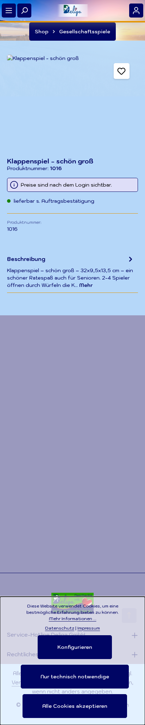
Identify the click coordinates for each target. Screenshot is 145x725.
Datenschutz (59, 628)
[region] (72, 102)
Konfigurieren (74, 647)
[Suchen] (24, 11)
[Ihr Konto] (136, 11)
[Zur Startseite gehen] (72, 10)
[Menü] (9, 11)
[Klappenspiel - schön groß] (72, 102)
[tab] (70, 272)
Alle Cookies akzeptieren (74, 706)
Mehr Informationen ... (72, 618)
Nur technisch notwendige (74, 676)
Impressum (88, 628)
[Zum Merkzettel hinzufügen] (122, 71)
